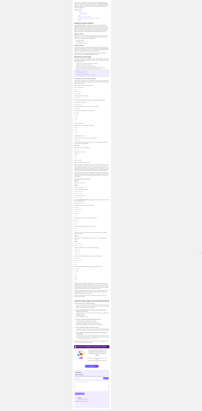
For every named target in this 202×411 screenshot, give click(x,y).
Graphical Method (83, 14)
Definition (80, 11)
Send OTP (106, 378)
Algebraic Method (83, 12)
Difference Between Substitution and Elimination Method (88, 18)
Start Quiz (92, 366)
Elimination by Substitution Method (84, 16)
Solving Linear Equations (81, 72)
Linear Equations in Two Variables (83, 73)
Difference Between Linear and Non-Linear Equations (86, 74)
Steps (79, 15)
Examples (80, 19)
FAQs (79, 20)
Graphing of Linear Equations (82, 71)
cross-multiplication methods (99, 284)
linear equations (82, 37)
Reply (78, 403)
